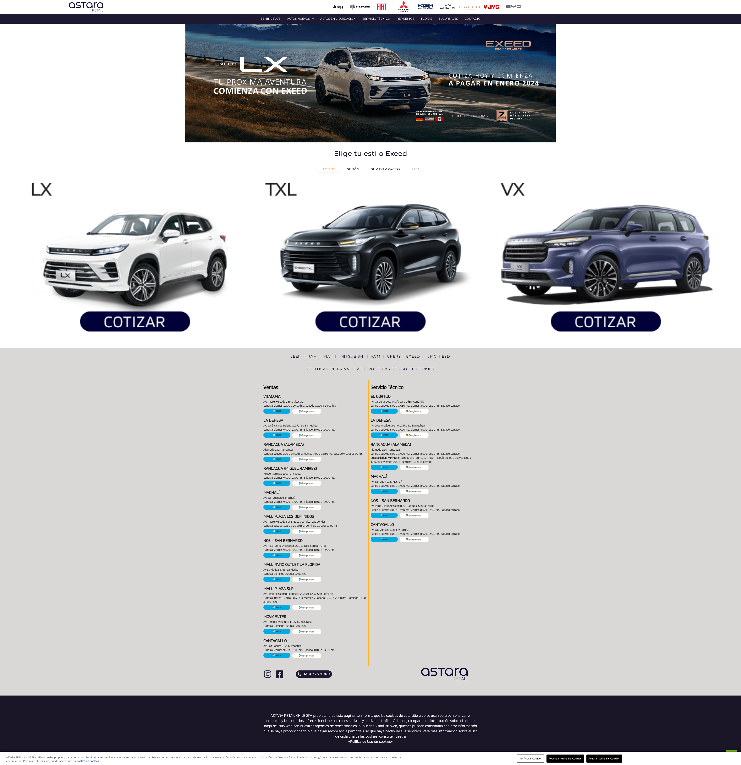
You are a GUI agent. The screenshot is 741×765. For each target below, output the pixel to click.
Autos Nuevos (298, 18)
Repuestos (405, 18)
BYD (446, 356)
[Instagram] (267, 674)
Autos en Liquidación (338, 18)
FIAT (329, 356)
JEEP (296, 356)
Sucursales (448, 18)
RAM (313, 356)
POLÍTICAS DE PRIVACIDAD (335, 369)
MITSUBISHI (353, 356)
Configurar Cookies (530, 758)
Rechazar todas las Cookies (565, 758)
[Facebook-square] (280, 674)
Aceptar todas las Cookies (604, 758)
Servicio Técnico (376, 18)
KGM (376, 356)
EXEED (413, 356)
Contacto (472, 18)
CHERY (394, 356)
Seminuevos (270, 18)
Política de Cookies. (88, 760)
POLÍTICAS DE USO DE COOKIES (401, 369)
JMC (433, 356)
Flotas (426, 18)
